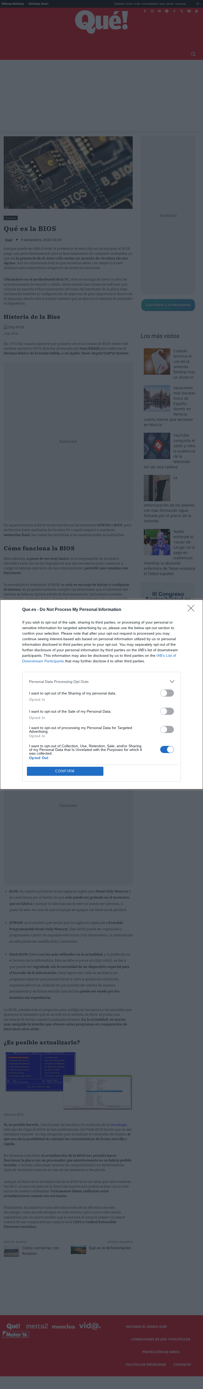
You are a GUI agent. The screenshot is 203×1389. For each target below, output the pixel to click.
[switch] (167, 693)
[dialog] (101, 694)
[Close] (193, 610)
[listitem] (101, 681)
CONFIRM (65, 771)
